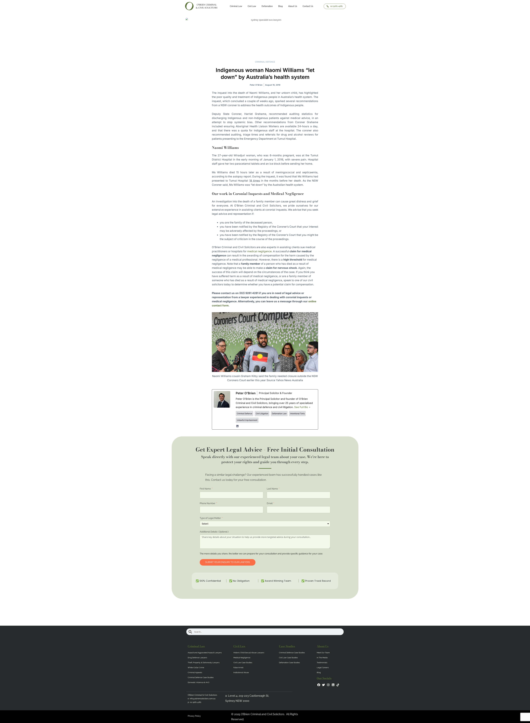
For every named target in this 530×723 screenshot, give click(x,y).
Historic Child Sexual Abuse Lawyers (248, 653)
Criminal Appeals (195, 672)
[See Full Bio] (309, 407)
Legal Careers (323, 667)
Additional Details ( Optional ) (214, 531)
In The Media (322, 658)
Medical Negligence (241, 658)
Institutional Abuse (241, 672)
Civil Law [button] (252, 6)
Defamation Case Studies (289, 663)
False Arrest (238, 667)
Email (270, 503)
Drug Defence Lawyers (197, 658)
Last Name (272, 488)
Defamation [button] (267, 6)
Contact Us (308, 6)
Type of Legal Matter (210, 518)
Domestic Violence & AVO (198, 682)
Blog (280, 6)
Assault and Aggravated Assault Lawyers (205, 653)
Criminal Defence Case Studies (201, 677)
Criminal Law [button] (236, 6)
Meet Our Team (323, 653)
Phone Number (208, 503)
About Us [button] (292, 6)
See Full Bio (301, 407)
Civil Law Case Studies (242, 663)
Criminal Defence (265, 62)
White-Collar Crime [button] (196, 667)
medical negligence (259, 251)
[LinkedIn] (237, 426)
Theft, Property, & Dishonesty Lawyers (203, 663)
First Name (205, 488)
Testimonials (322, 663)
